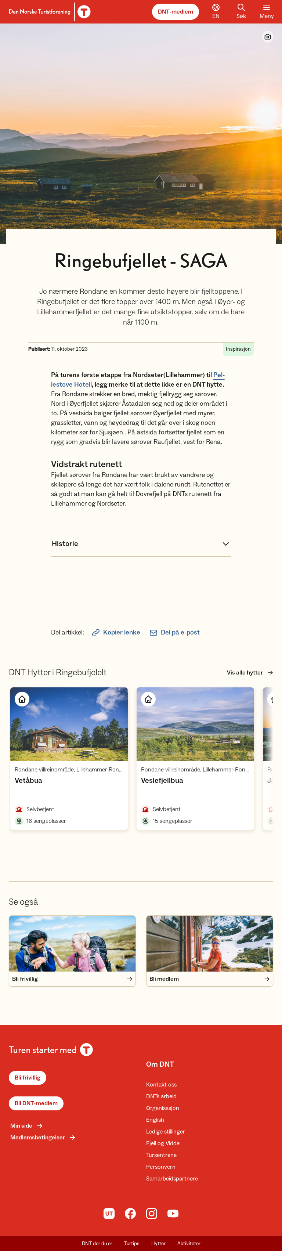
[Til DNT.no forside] (48, 12)
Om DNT (160, 1064)
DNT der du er (97, 1243)
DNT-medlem (175, 11)
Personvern (161, 1167)
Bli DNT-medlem (36, 1103)
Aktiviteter (188, 1243)
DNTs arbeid (161, 1096)
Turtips (132, 1243)
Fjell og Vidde (163, 1143)
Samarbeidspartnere (172, 1178)
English (155, 1120)
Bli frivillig (27, 1077)
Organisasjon (162, 1108)
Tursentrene (161, 1155)
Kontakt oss (161, 1084)
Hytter (158, 1243)
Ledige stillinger (165, 1131)
